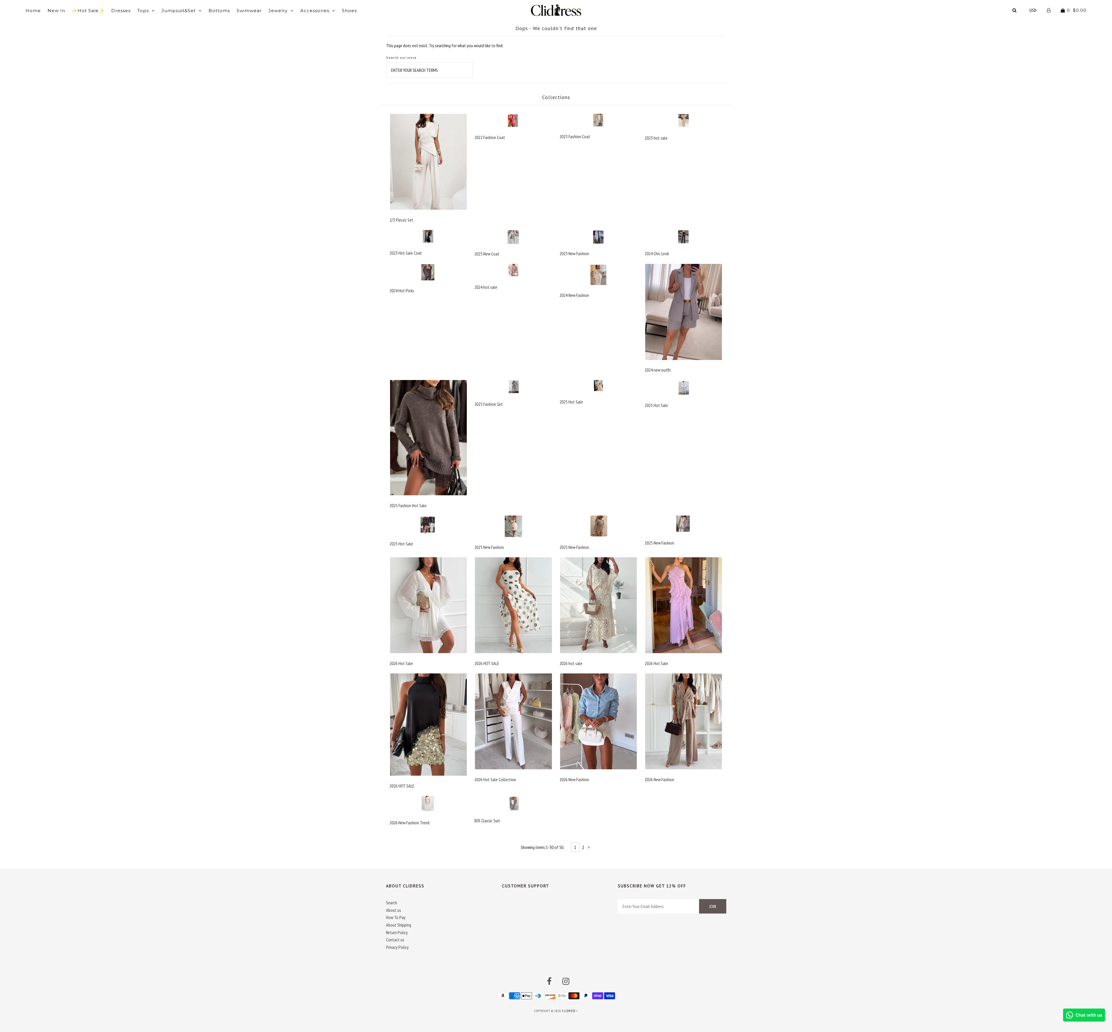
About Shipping (398, 925)
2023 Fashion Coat (574, 136)
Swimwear (249, 10)
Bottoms (219, 10)
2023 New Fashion (574, 253)
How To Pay (395, 917)
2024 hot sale (485, 287)
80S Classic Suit (487, 820)
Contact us (395, 940)
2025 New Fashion (489, 547)
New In (56, 10)
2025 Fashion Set (488, 404)
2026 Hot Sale (401, 663)
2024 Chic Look (657, 253)
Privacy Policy (397, 947)
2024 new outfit (658, 370)
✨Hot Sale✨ (88, 10)
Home (33, 10)
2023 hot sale (656, 138)
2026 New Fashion (574, 779)
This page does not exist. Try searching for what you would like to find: (444, 45)
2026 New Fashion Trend (409, 822)
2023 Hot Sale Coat (405, 253)
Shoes (349, 10)
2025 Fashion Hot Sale (408, 505)
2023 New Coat (486, 254)
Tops (143, 10)
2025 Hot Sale (571, 402)
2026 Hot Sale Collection (495, 779)
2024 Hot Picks (401, 290)
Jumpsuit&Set (179, 10)
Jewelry (278, 10)
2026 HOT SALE (486, 663)
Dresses (121, 10)
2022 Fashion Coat (489, 137)
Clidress (568, 1011)
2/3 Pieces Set (401, 220)
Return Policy (397, 932)
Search (391, 902)
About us (393, 910)
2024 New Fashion (574, 295)
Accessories (314, 10)
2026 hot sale (570, 663)
